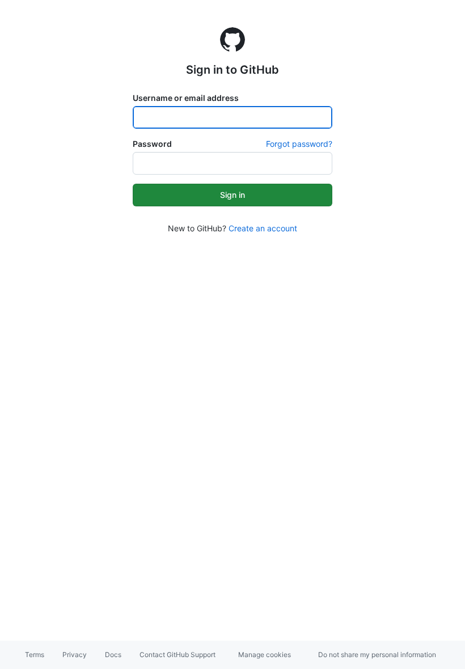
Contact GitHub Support (177, 654)
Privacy (74, 654)
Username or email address (186, 98)
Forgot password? (299, 144)
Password (152, 144)
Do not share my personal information (377, 654)
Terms (34, 654)
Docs (113, 654)
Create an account (263, 228)
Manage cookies (264, 654)
